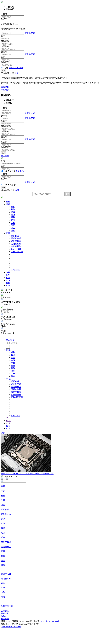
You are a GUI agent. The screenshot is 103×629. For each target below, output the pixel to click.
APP (8, 285)
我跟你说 (15, 236)
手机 (13, 217)
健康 (13, 225)
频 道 (8, 350)
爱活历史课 (16, 238)
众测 (8, 280)
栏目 (8, 233)
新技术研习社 (17, 252)
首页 (8, 201)
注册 (17, 190)
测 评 (8, 418)
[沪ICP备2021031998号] (50, 621)
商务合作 (5, 613)
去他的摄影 (16, 246)
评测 (3, 519)
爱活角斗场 (16, 244)
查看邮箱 (5, 87)
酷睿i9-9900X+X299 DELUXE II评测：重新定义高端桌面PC (27, 474)
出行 (13, 228)
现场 (8, 275)
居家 (13, 220)
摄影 (13, 209)
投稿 (8, 283)
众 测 (8, 423)
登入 (8, 340)
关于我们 (5, 611)
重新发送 (5, 90)
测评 (8, 272)
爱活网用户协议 (16, 68)
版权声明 (5, 616)
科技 (13, 207)
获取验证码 (30, 33)
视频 (8, 278)
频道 (8, 204)
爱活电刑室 (16, 241)
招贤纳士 (5, 619)
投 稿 (8, 426)
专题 (3, 491)
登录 (17, 73)
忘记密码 (20, 171)
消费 (13, 230)
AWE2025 (15, 270)
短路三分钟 (16, 249)
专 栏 (8, 379)
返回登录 (5, 155)
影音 (13, 212)
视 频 (8, 421)
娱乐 (13, 223)
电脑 (13, 215)
